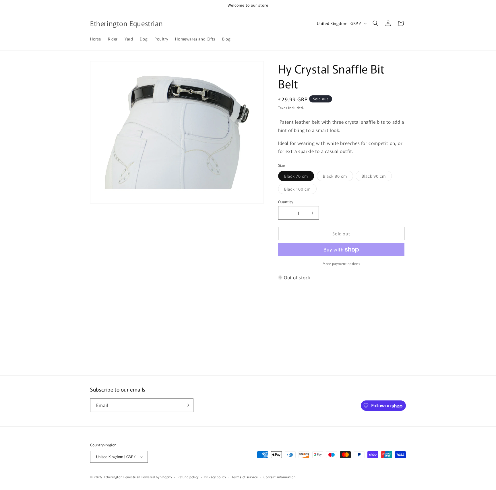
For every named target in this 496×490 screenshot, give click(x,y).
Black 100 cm (300, 190)
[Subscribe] (187, 405)
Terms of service (245, 476)
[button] (375, 23)
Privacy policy (215, 476)
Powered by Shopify (157, 476)
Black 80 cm (338, 177)
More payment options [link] (341, 263)
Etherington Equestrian (122, 476)
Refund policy (188, 476)
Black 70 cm (299, 177)
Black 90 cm (377, 177)
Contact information (279, 476)
